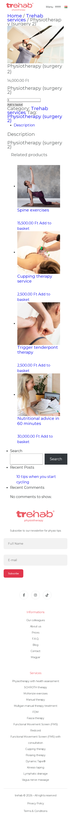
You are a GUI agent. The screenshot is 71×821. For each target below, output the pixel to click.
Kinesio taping (35, 767)
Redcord (35, 730)
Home (14, 16)
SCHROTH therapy (35, 687)
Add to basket (15, 104)
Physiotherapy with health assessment (35, 681)
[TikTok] (47, 595)
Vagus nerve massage (35, 779)
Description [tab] (24, 125)
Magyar (35, 657)
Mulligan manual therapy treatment (35, 705)
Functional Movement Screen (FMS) (35, 724)
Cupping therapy (35, 749)
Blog (35, 645)
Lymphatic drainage (35, 773)
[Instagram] (35, 595)
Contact (35, 651)
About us (35, 626)
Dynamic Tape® (36, 761)
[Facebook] (23, 595)
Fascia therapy (35, 718)
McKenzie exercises (35, 693)
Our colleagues (35, 620)
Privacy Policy (35, 803)
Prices (35, 632)
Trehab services (25, 18)
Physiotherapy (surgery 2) (34, 118)
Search (16, 451)
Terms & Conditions (35, 811)
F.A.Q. (35, 638)
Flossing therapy (36, 755)
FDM (35, 712)
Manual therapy (35, 699)
